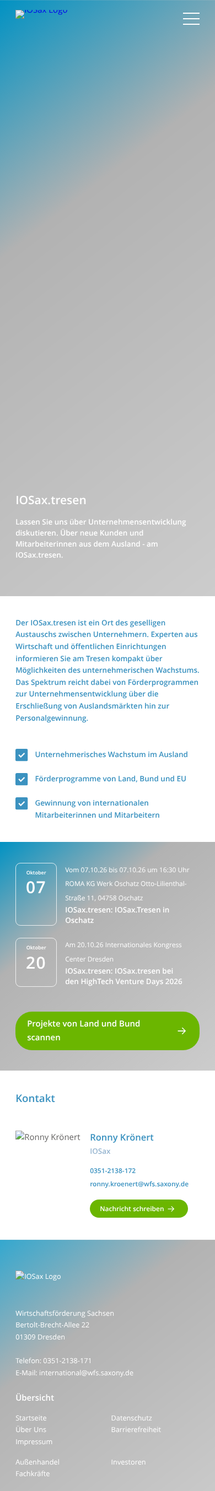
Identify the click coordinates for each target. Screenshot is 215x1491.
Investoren (128, 1462)
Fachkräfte (32, 1473)
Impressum (33, 1441)
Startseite (30, 1418)
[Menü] (191, 18)
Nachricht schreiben (132, 1208)
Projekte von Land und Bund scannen (83, 1031)
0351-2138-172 (113, 1170)
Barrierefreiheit (136, 1429)
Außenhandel (37, 1462)
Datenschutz (131, 1418)
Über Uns (30, 1429)
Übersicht (34, 1397)
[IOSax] (107, 1277)
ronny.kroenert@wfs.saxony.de (139, 1184)
